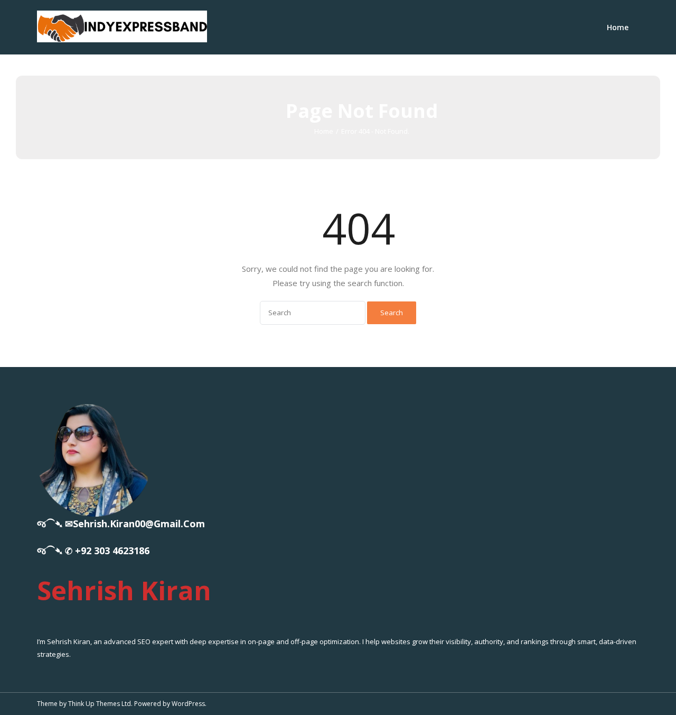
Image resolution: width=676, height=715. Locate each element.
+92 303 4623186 (112, 550)
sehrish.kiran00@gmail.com (139, 523)
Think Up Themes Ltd (99, 703)
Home (617, 27)
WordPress (188, 703)
